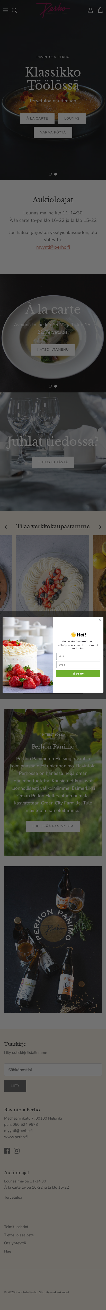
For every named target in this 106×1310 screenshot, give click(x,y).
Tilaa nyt (78, 674)
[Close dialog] (100, 620)
